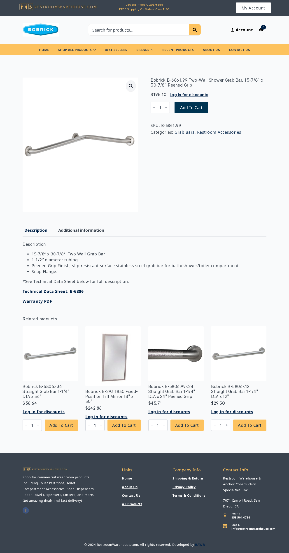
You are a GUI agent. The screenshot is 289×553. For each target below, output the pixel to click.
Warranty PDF (37, 301)
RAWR (200, 544)
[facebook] (26, 510)
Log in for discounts (189, 94)
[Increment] (166, 107)
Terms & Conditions (188, 495)
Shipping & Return (187, 478)
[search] (195, 30)
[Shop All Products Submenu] (96, 50)
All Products (132, 504)
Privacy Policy (184, 487)
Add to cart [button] (61, 425)
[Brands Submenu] (153, 50)
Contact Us (239, 50)
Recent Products (178, 50)
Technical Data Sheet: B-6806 (53, 291)
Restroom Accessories (219, 132)
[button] (131, 86)
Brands (142, 50)
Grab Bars (185, 132)
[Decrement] (154, 107)
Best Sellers (116, 50)
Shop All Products (75, 50)
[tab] (36, 230)
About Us (211, 50)
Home (44, 50)
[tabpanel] (144, 273)
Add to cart (191, 107)
